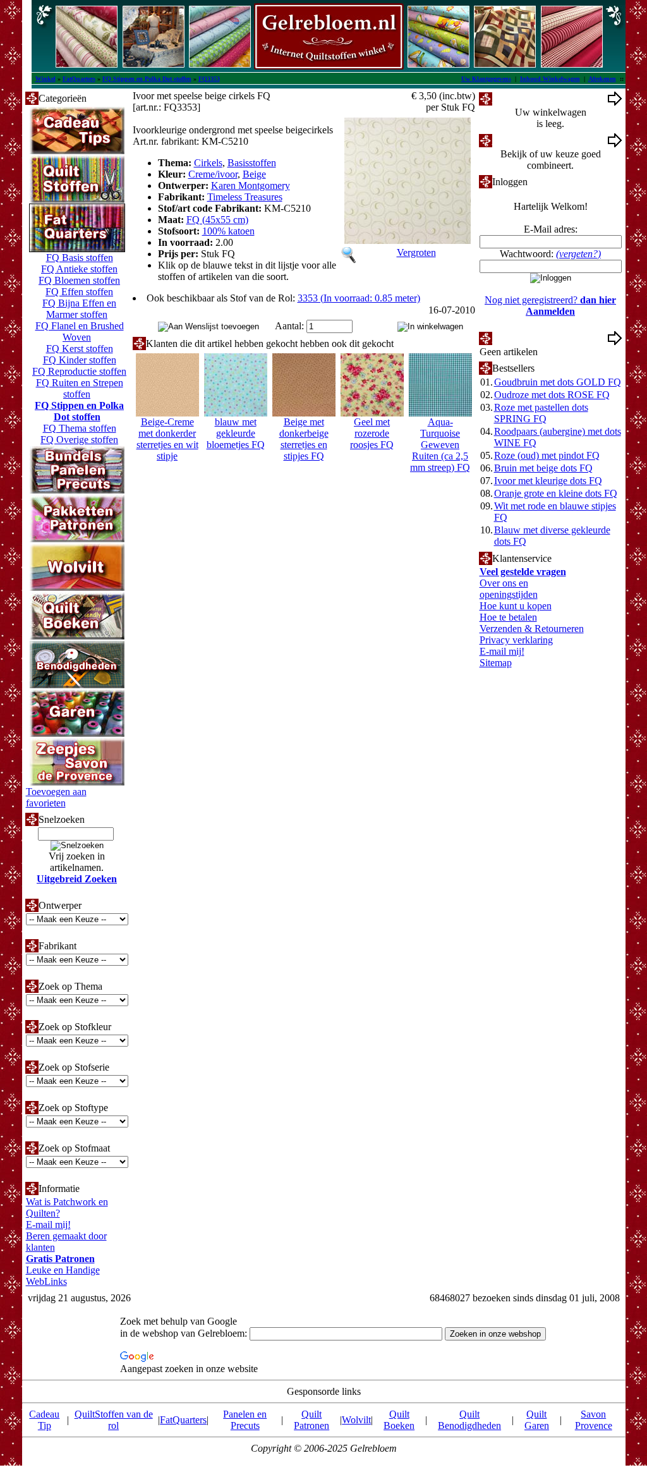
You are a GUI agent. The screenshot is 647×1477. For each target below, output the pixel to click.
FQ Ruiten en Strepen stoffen (79, 388)
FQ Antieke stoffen (79, 269)
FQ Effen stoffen (79, 291)
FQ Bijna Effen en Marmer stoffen (79, 309)
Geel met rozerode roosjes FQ (372, 433)
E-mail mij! (48, 1224)
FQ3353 (209, 78)
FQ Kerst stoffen (79, 348)
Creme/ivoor (213, 174)
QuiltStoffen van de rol (114, 1420)
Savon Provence (593, 1420)
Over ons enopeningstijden (509, 589)
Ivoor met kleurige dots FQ (548, 480)
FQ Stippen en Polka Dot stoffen (146, 78)
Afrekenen (602, 78)
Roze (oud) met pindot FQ (547, 455)
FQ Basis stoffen (79, 257)
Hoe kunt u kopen (516, 605)
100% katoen (228, 231)
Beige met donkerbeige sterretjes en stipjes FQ (304, 438)
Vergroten (416, 252)
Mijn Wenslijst (521, 337)
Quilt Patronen (311, 1420)
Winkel (45, 78)
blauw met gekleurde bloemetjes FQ (236, 433)
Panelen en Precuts (245, 1420)
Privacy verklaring (516, 640)
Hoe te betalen (508, 617)
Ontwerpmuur (520, 140)
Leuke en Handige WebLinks (63, 1276)
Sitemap (496, 662)
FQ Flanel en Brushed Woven (79, 331)
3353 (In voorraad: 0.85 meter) (359, 298)
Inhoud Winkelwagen (550, 78)
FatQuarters (79, 78)
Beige (254, 174)
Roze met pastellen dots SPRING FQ (541, 413)
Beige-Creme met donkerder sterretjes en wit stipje (167, 438)
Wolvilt (356, 1419)
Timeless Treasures (244, 196)
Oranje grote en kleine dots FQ (555, 493)
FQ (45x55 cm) (217, 219)
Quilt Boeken (399, 1420)
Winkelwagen (519, 98)
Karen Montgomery (250, 185)
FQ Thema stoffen (79, 428)
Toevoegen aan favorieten (56, 797)
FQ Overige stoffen (79, 439)
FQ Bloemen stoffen (79, 280)
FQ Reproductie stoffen (79, 371)
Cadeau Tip (44, 1420)
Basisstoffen (251, 162)
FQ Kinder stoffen (79, 360)
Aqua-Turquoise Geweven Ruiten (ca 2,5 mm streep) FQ (440, 444)
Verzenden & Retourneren (532, 628)
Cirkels (208, 162)
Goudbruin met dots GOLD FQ (557, 382)
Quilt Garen (536, 1420)
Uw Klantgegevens (486, 78)
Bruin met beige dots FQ (543, 468)
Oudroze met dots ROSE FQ (552, 394)
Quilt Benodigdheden (469, 1420)
